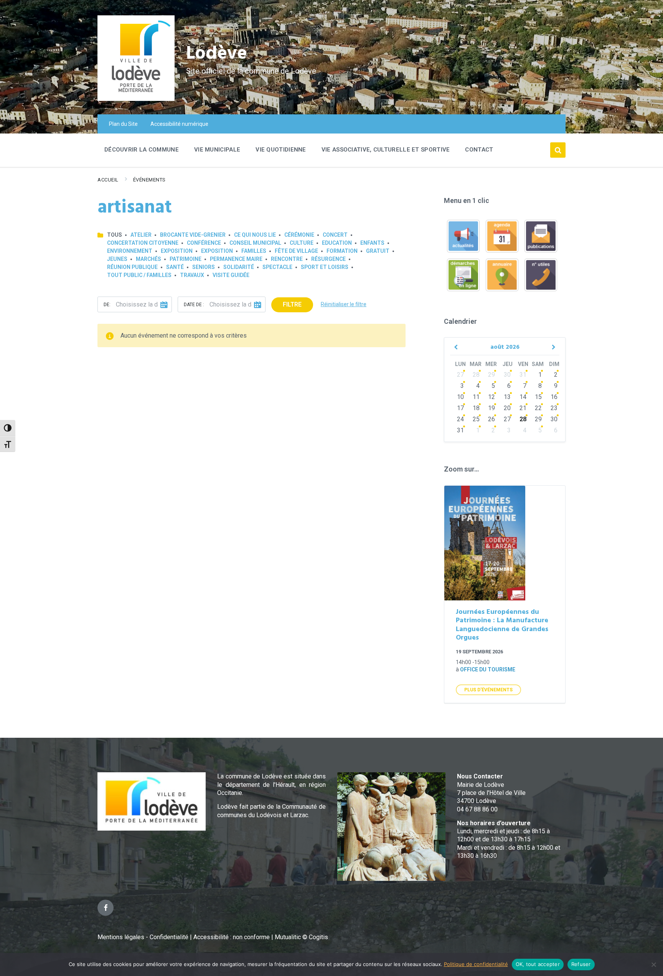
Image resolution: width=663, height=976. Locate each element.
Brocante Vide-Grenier (193, 235)
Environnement (129, 251)
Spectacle (277, 267)
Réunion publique (132, 267)
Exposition (177, 251)
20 (507, 408)
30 (507, 374)
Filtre (292, 304)
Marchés (148, 259)
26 (491, 419)
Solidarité (238, 267)
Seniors (203, 267)
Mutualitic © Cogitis (301, 937)
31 (523, 374)
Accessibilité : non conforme (232, 937)
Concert (335, 235)
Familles (253, 251)
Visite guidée (231, 275)
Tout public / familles (139, 275)
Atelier (141, 235)
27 (460, 374)
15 (538, 397)
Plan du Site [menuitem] (123, 124)
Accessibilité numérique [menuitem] (179, 124)
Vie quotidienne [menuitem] (281, 149)
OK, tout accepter (538, 964)
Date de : (194, 304)
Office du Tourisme (487, 669)
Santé (175, 267)
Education (337, 243)
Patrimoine (185, 259)
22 (538, 408)
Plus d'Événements (488, 689)
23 (554, 408)
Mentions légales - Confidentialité (142, 937)
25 (476, 419)
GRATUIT (377, 251)
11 (476, 397)
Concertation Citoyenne (142, 243)
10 (460, 397)
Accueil (108, 180)
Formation (342, 251)
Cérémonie (299, 235)
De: (107, 304)
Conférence (204, 243)
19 (491, 408)
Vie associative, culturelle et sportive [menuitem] (386, 149)
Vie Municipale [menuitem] (217, 149)
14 (523, 397)
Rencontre (287, 259)
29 (491, 374)
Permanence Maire (236, 259)
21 (523, 408)
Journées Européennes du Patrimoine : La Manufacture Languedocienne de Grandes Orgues (502, 625)
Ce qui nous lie (255, 235)
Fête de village (296, 251)
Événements (149, 180)
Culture (301, 243)
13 (507, 397)
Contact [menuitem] (479, 149)
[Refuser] (653, 964)
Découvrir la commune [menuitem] (141, 149)
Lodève (216, 54)
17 (460, 408)
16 (554, 397)
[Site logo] (136, 98)
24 (460, 419)
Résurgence (328, 259)
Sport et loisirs (324, 267)
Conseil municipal (255, 243)
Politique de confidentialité (476, 964)
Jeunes (117, 259)
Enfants (372, 243)
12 (491, 397)
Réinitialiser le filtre (343, 304)
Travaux (192, 275)
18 (476, 408)
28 (476, 374)
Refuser (581, 964)
